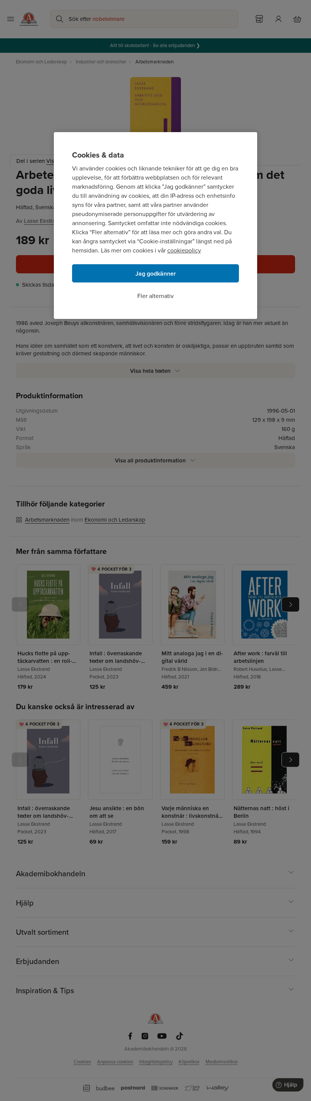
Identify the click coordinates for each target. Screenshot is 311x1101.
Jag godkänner (155, 273)
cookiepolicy (184, 250)
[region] (155, 225)
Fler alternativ (155, 296)
